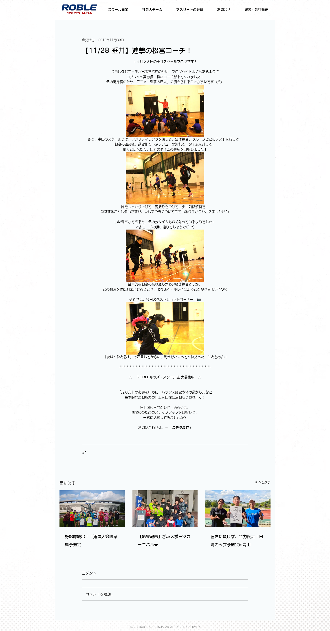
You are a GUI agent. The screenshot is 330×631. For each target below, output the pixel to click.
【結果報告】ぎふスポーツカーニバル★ (164, 541)
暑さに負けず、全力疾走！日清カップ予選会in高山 (237, 541)
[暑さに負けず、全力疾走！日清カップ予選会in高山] (238, 508)
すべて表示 (263, 482)
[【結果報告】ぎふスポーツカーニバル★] (165, 508)
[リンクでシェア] (84, 452)
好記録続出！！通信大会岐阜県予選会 (91, 541)
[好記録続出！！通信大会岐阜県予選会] (92, 508)
